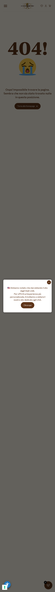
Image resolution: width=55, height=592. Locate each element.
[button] (7, 584)
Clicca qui (28, 305)
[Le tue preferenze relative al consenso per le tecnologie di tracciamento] (4, 587)
